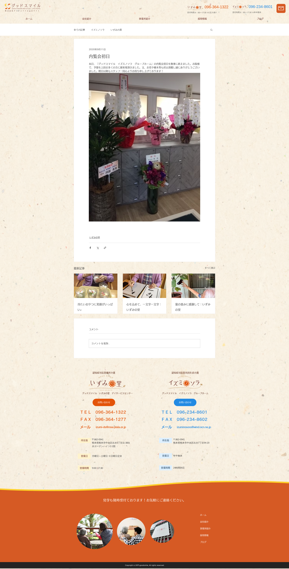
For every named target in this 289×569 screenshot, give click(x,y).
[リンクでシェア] (105, 247)
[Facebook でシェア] (90, 247)
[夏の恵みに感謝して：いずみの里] (193, 286)
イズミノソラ (98, 29)
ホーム (203, 515)
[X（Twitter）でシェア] (97, 247)
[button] (281, 8)
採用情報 (204, 535)
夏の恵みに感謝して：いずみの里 (192, 307)
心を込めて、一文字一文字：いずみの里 (144, 307)
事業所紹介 (205, 528)
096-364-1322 (110, 412)
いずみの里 (116, 29)
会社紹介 (204, 522)
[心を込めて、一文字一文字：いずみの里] (144, 286)
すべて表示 (210, 268)
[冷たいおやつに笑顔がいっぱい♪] (95, 286)
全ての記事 (79, 29)
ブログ (203, 542)
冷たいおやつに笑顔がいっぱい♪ (95, 307)
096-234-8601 (192, 412)
